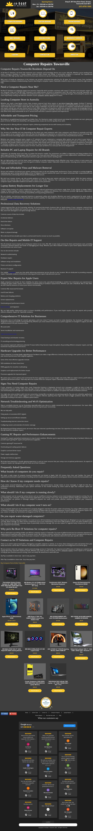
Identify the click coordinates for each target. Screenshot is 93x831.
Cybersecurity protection (8, 334)
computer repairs (14, 22)
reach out (31, 552)
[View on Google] (28, 744)
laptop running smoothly (15, 199)
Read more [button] (28, 740)
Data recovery (5, 307)
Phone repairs (74, 21)
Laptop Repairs (67, 712)
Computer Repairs (55, 712)
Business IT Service (74, 38)
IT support (12, 272)
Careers (15, 55)
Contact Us (44, 55)
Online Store (44, 38)
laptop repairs (44, 22)
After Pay (3, 559)
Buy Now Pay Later (50, 715)
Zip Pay (3, 556)
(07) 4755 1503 (85, 6)
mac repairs (15, 38)
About (26, 712)
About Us (74, 55)
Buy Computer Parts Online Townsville (13, 563)
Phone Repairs (38, 715)
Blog (60, 715)
